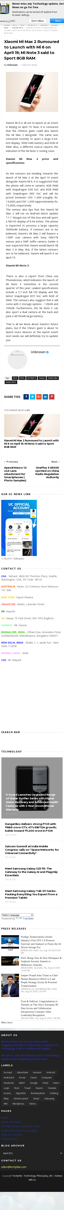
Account (8, 1072)
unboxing (49, 1098)
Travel (27, 1088)
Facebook (9, 1082)
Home (7, 25)
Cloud (33, 1077)
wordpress (18, 1103)
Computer (47, 1077)
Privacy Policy (9, 1139)
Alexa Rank (22, 1072)
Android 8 (9, 1077)
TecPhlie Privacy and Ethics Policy (20, 1126)
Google (34, 1082)
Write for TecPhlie (11, 1134)
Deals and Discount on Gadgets (19, 1130)
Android (51, 1072)
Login (6, 1088)
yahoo (32, 1103)
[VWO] (11, 21)
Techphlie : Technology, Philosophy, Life (32, 1175)
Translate (28, 918)
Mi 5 (15, 25)
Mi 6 (22, 25)
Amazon (37, 1072)
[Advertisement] (32, 699)
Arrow (22, 1077)
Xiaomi (44, 25)
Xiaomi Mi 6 (17, 28)
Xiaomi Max (52, 378)
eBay (6, 1098)
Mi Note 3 (32, 25)
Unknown (38, 352)
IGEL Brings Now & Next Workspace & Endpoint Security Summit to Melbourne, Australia (41, 961)
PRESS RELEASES (11, 1122)
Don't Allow (37, 20)
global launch (21, 1098)
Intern (56, 1082)
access (7, 1093)
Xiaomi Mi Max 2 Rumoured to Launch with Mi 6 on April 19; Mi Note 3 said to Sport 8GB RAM (31, 444)
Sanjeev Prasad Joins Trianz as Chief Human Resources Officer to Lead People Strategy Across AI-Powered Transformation (39, 980)
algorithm (21, 1093)
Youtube (52, 1088)
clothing (54, 1093)
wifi (5, 1103)
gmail (36, 1098)
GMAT (22, 1082)
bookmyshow (38, 1093)
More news (6, 1022)
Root (16, 1088)
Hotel (45, 1082)
